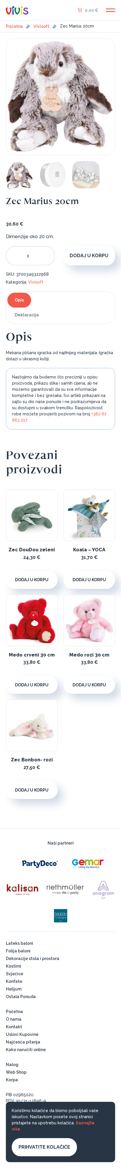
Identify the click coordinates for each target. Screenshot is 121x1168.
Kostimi (13, 966)
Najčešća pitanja (23, 1042)
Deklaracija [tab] (27, 315)
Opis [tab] (19, 300)
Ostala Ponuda (21, 996)
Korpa (12, 1079)
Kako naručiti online (26, 1049)
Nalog (12, 1064)
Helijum (13, 989)
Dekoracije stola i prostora (32, 958)
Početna (14, 26)
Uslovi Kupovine (22, 1034)
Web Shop (16, 1072)
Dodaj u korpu (89, 255)
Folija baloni (18, 951)
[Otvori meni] (110, 10)
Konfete (14, 981)
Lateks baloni (19, 943)
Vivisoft (41, 26)
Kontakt (14, 1026)
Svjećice (14, 973)
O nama (13, 1019)
